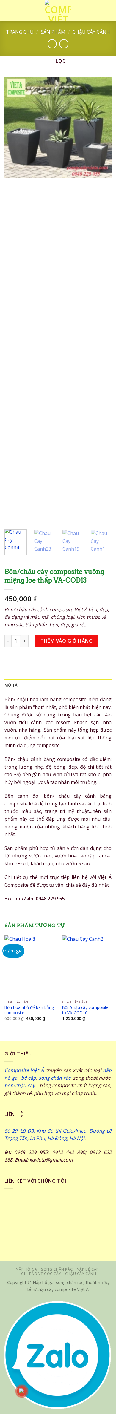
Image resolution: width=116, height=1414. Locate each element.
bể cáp (28, 1078)
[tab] (58, 685)
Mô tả (10, 685)
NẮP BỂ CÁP (88, 1269)
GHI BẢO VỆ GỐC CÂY (41, 1273)
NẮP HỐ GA (26, 1269)
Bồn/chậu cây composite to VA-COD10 (85, 1010)
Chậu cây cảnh (91, 32)
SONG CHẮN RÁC (57, 1269)
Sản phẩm (53, 32)
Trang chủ (20, 32)
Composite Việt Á (24, 1070)
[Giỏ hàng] (109, 10)
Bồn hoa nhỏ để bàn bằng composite (29, 1010)
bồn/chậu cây (19, 1085)
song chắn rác (54, 1078)
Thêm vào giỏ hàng (66, 641)
